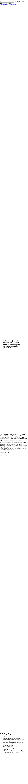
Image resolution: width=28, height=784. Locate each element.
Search (10, 3)
